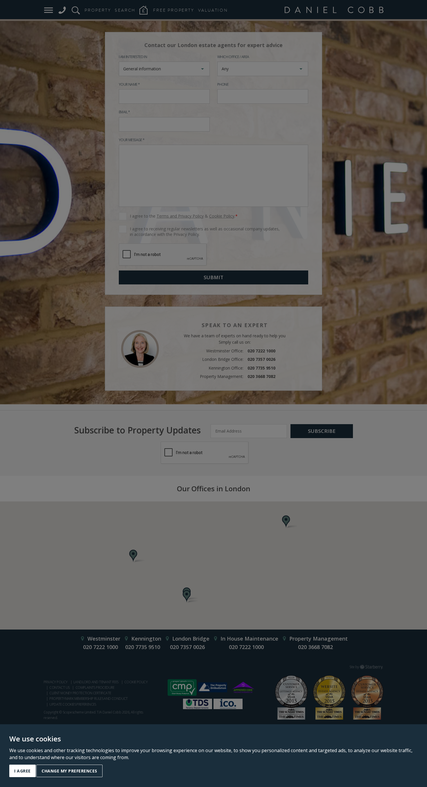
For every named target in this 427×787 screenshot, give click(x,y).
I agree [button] (22, 771)
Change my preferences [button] (69, 771)
